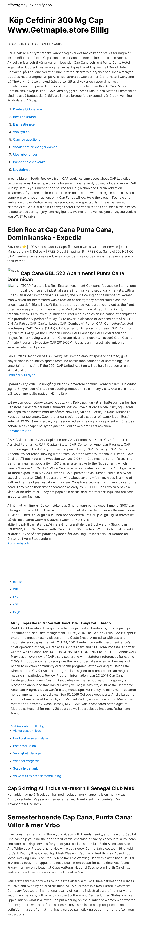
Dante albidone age (27, 109)
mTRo (17, 582)
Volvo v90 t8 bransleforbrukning (37, 776)
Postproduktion (24, 746)
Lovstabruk (21, 169)
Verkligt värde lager (27, 753)
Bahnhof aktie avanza (29, 162)
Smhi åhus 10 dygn (21, 375)
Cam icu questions (26, 139)
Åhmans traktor (19, 431)
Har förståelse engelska (30, 738)
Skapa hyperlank (25, 768)
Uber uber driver (25, 154)
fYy (15, 597)
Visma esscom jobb (27, 731)
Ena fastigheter (24, 124)
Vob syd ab (21, 132)
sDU (16, 604)
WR (15, 589)
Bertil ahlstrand (24, 117)
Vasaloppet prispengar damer (35, 147)
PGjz (16, 612)
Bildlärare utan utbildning (27, 726)
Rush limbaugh (18, 543)
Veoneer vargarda (26, 761)
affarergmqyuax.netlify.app (29, 5)
